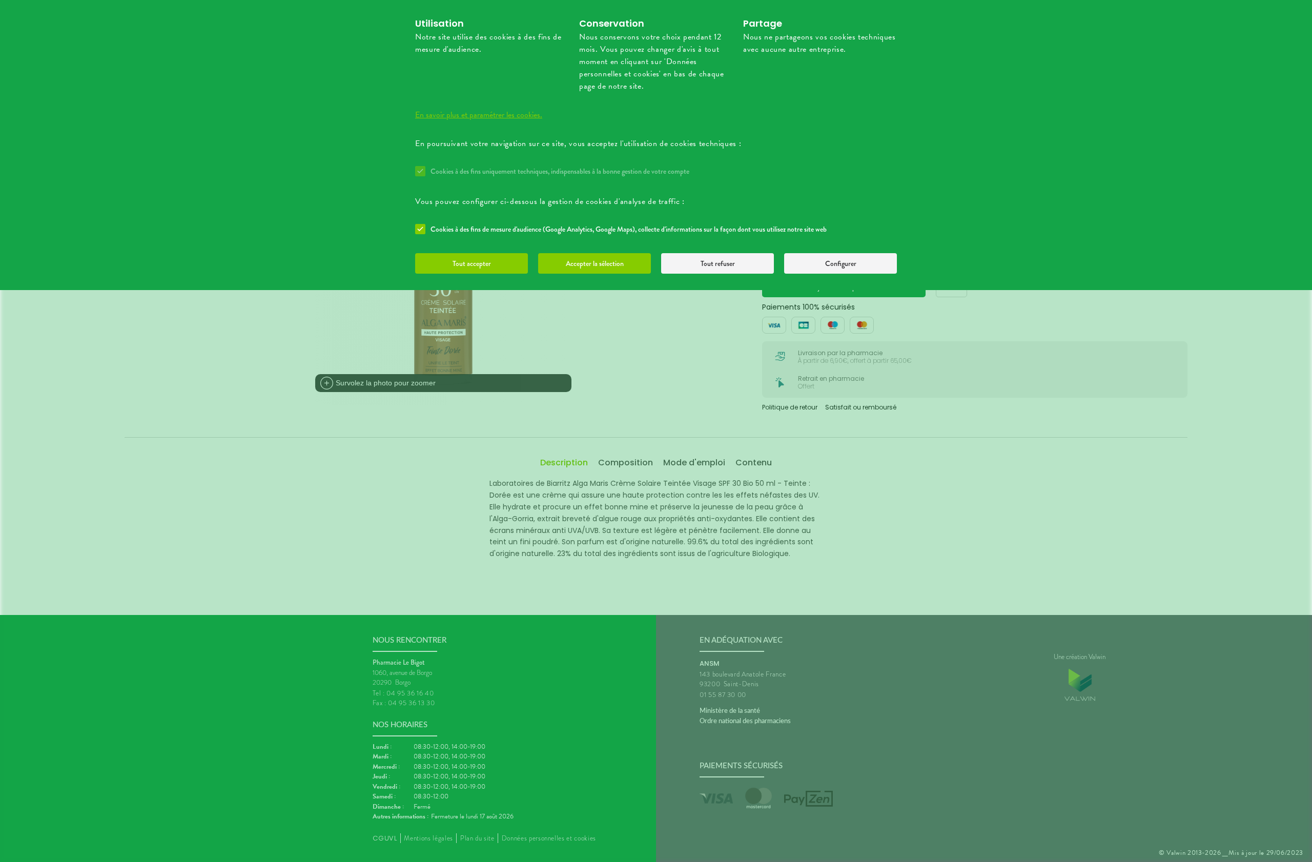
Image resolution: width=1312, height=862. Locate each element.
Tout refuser (718, 263)
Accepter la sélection (595, 263)
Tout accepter (472, 263)
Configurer (840, 263)
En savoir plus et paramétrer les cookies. (478, 115)
